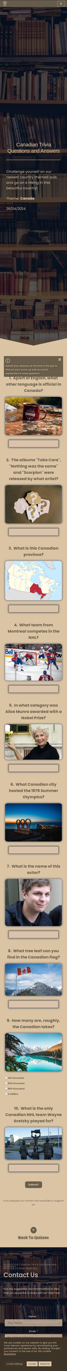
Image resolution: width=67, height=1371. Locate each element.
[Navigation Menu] (61, 3)
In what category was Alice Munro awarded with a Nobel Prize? (33, 712)
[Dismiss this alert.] (59, 360)
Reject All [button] (45, 1363)
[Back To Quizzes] (34, 1230)
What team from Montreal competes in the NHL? (34, 631)
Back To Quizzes (33, 1237)
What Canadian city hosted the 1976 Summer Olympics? (33, 791)
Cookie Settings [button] (14, 1363)
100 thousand (16, 1078)
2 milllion (13, 1094)
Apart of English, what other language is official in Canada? (33, 384)
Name (32, 1316)
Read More (10, 1354)
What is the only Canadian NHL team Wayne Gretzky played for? (33, 1115)
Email (32, 1331)
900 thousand (16, 1088)
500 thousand (16, 1083)
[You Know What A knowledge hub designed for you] (4, 3)
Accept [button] (32, 1363)
